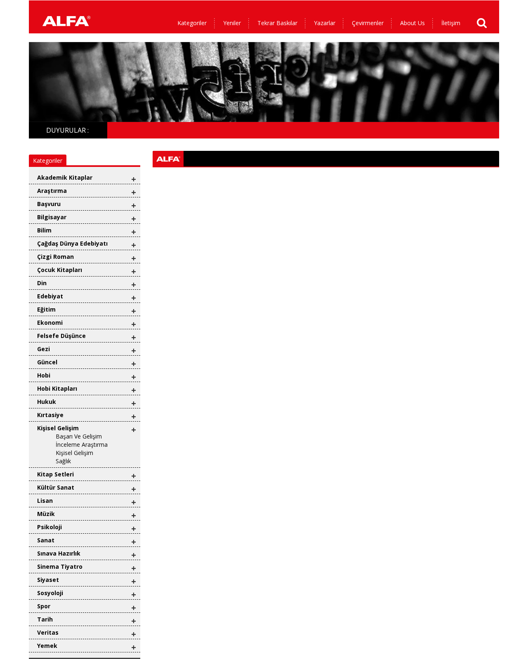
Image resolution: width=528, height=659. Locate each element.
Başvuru (49, 204)
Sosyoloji (50, 593)
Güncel (47, 362)
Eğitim (46, 309)
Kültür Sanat (55, 487)
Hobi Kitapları (57, 388)
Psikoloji (49, 527)
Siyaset (48, 580)
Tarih (45, 619)
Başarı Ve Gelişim (79, 436)
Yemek (47, 646)
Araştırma (52, 191)
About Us (412, 23)
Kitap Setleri (55, 474)
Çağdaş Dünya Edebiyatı (72, 243)
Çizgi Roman (55, 256)
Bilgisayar (51, 217)
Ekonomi (50, 322)
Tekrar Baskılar (277, 23)
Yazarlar (324, 23)
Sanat (45, 540)
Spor (43, 606)
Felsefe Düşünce (61, 336)
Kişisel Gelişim (58, 428)
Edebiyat (50, 296)
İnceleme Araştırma (82, 444)
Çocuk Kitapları (59, 270)
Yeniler (232, 23)
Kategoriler (192, 23)
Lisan (45, 500)
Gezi (43, 349)
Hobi (43, 375)
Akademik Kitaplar (64, 177)
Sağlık (63, 461)
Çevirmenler (368, 23)
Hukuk (46, 402)
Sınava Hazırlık (58, 553)
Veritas (48, 632)
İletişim (450, 23)
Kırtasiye (50, 415)
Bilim (44, 230)
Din (42, 283)
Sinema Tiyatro (59, 566)
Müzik (46, 514)
